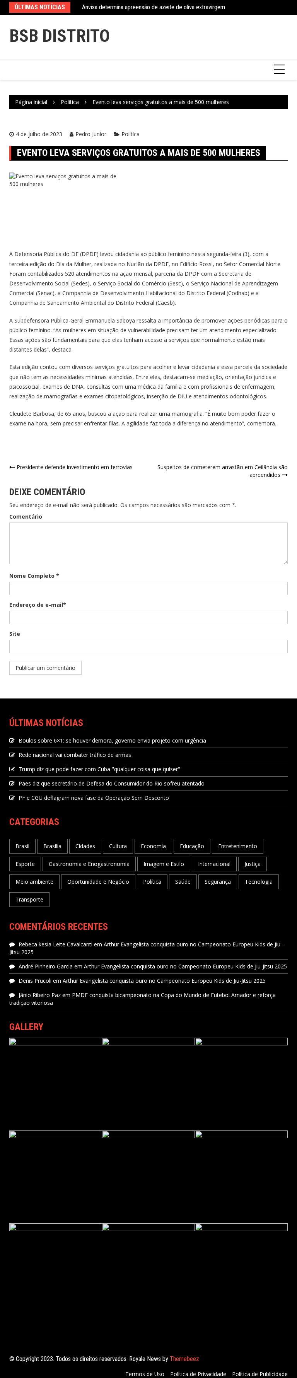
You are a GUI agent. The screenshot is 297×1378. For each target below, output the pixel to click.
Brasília (52, 846)
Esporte (25, 863)
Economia (153, 846)
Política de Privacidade (198, 1374)
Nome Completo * (34, 575)
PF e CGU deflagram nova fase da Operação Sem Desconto (94, 797)
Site (14, 633)
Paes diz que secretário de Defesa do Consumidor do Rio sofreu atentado (112, 783)
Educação (192, 846)
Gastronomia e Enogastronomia (89, 863)
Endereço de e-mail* (37, 604)
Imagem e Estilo (163, 863)
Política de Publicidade (260, 1374)
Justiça (252, 863)
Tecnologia (259, 881)
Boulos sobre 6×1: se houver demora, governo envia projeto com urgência (112, 740)
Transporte (29, 899)
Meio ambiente (34, 881)
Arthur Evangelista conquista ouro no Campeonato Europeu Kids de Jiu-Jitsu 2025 (185, 966)
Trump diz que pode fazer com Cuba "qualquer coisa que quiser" (99, 769)
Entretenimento (237, 846)
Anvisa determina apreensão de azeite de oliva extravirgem (153, 7)
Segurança (218, 881)
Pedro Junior (90, 134)
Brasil (22, 846)
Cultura (118, 846)
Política (130, 134)
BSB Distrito (59, 36)
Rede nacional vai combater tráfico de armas (75, 754)
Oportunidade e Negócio (98, 881)
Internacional (214, 863)
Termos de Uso (144, 1374)
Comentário (25, 516)
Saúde (183, 881)
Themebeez (184, 1359)
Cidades (85, 846)
